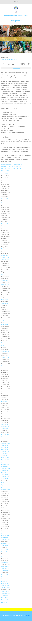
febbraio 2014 (5, 483)
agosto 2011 (5, 545)
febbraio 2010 (5, 583)
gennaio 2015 (5, 460)
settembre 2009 (9, 59)
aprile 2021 (5, 303)
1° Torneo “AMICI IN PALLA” (15, 64)
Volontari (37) (5, 171)
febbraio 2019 (5, 357)
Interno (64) (18, 166)
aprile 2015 (5, 453)
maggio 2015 (5, 451)
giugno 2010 (5, 575)
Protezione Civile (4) (7, 169)
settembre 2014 (6, 468)
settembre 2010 (6, 568)
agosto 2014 (5, 470)
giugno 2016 (5, 424)
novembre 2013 (6, 489)
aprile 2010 (5, 579)
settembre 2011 (6, 543)
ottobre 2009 (5, 591)
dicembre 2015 (6, 437)
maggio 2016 (5, 426)
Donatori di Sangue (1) (7, 166)
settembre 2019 (6, 343)
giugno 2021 (5, 299)
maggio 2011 (5, 551)
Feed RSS (4, 602)
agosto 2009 (5, 595)
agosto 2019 (5, 345)
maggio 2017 (5, 401)
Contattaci (27, 615)
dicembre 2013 (6, 487)
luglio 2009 (17, 59)
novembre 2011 (6, 539)
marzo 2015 (5, 455)
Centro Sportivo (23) (17, 164)
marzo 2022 (5, 280)
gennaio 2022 (5, 284)
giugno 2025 (5, 198)
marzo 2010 (5, 581)
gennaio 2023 (5, 259)
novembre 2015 (6, 439)
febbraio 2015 (5, 458)
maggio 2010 (5, 577)
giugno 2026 (5, 173)
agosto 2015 (5, 445)
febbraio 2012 (5, 533)
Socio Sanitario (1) (18, 169)
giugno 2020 (5, 324)
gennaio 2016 (5, 435)
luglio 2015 (5, 447)
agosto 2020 (5, 320)
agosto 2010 (5, 570)
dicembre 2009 (6, 587)
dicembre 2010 (6, 562)
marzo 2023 (5, 255)
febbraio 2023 (5, 257)
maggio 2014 (5, 476)
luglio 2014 (5, 472)
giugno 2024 (5, 224)
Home (2, 59)
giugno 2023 (5, 249)
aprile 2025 (5, 203)
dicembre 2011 (6, 537)
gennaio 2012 (5, 535)
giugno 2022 (5, 274)
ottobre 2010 (5, 566)
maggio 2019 (5, 351)
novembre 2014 (6, 464)
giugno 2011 (5, 549)
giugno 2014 (5, 474)
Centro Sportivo (16, 68)
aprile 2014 (5, 478)
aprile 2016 (5, 428)
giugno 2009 (5, 600)
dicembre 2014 (6, 462)
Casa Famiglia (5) (6, 164)
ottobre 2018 (5, 366)
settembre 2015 (6, 443)
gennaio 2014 (5, 485)
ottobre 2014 (5, 466)
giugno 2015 (5, 449)
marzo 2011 (5, 556)
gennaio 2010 (5, 585)
